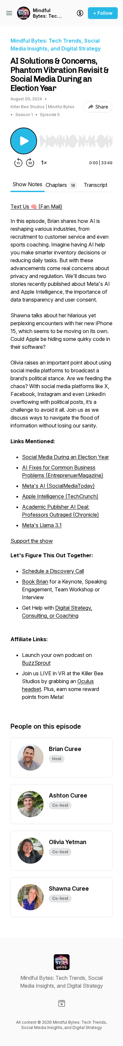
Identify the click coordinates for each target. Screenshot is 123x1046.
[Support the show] (80, 13)
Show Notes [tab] (27, 184)
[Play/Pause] (23, 141)
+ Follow (103, 13)
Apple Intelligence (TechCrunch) (60, 496)
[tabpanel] (61, 456)
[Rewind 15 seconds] (18, 162)
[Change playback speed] (44, 162)
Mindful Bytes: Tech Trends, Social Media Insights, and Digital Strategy (46, 13)
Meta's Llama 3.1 (42, 525)
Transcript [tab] (95, 185)
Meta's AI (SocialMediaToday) (58, 486)
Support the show (31, 541)
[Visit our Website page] (61, 1003)
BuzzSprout (36, 663)
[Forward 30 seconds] (30, 162)
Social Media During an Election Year (65, 457)
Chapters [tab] (60, 185)
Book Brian (35, 581)
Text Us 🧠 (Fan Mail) (36, 206)
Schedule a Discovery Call (53, 571)
